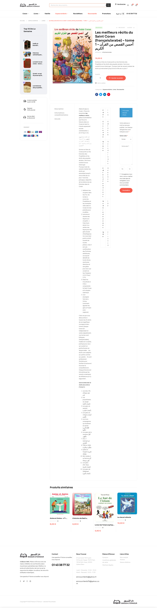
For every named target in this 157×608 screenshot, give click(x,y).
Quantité (97, 74)
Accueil (22, 20)
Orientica (108, 174)
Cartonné (108, 128)
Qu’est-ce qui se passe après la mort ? (38, 75)
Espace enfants (33, 20)
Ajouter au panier (117, 78)
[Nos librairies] (115, 4)
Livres (43, 20)
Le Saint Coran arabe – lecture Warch (38, 63)
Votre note (124, 136)
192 (107, 203)
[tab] (62, 109)
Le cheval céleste (124, 517)
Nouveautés (120, 89)
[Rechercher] (108, 5)
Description (59, 109)
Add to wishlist (101, 83)
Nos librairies (121, 4)
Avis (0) (57, 119)
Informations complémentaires (61, 114)
